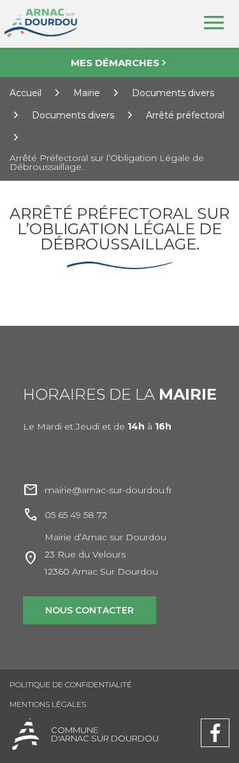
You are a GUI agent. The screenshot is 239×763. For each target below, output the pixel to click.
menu (213, 23)
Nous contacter (89, 610)
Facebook (215, 723)
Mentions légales (48, 704)
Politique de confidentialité (71, 684)
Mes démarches (115, 63)
